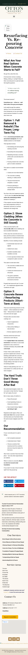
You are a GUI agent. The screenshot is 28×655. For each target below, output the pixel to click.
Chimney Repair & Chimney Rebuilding (13, 545)
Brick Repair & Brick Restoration (12, 539)
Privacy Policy (20, 651)
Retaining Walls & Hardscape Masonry (13, 554)
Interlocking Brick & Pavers (10, 560)
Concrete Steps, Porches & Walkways (13, 548)
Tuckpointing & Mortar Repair (11, 557)
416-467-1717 (22, 4)
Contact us (6, 592)
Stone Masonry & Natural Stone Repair (13, 542)
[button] (14, 16)
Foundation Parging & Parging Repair (13, 551)
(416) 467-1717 (12, 608)
